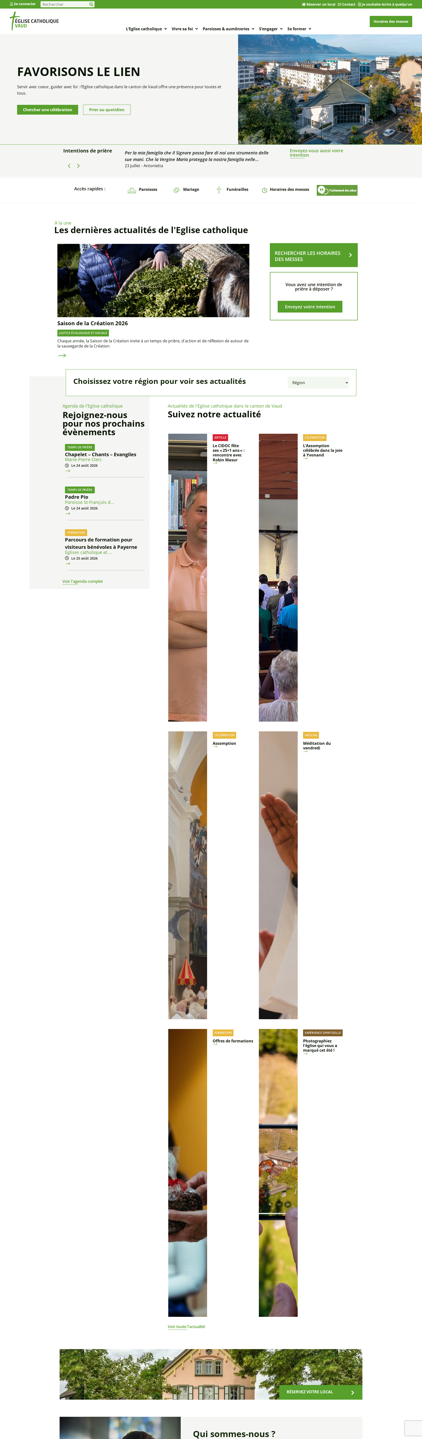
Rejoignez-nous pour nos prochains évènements (104, 423)
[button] (78, 166)
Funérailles (237, 189)
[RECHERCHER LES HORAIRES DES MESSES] (350, 255)
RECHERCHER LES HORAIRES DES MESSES (307, 256)
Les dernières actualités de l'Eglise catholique (151, 230)
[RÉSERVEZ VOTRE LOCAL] (352, 1392)
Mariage (191, 189)
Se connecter (25, 3)
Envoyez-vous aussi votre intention (316, 153)
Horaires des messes (289, 189)
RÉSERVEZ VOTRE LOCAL (310, 1392)
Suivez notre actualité (214, 414)
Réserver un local (320, 4)
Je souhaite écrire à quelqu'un (387, 4)
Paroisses (148, 189)
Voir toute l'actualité (186, 1326)
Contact (348, 4)
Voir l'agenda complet (83, 581)
